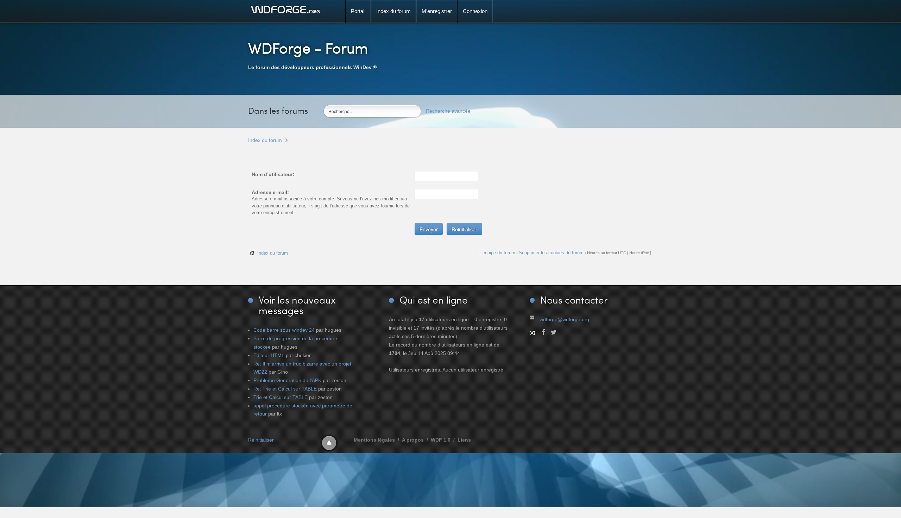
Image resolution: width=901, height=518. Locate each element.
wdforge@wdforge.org (564, 319)
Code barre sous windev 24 (284, 330)
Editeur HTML (268, 355)
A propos (413, 440)
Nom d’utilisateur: (273, 174)
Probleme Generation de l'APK (287, 380)
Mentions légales (374, 440)
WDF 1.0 (440, 440)
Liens (464, 440)
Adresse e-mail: (270, 192)
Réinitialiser (261, 440)
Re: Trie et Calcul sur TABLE (285, 389)
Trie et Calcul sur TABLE (280, 397)
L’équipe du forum (497, 252)
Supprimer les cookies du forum (551, 252)
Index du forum (265, 140)
